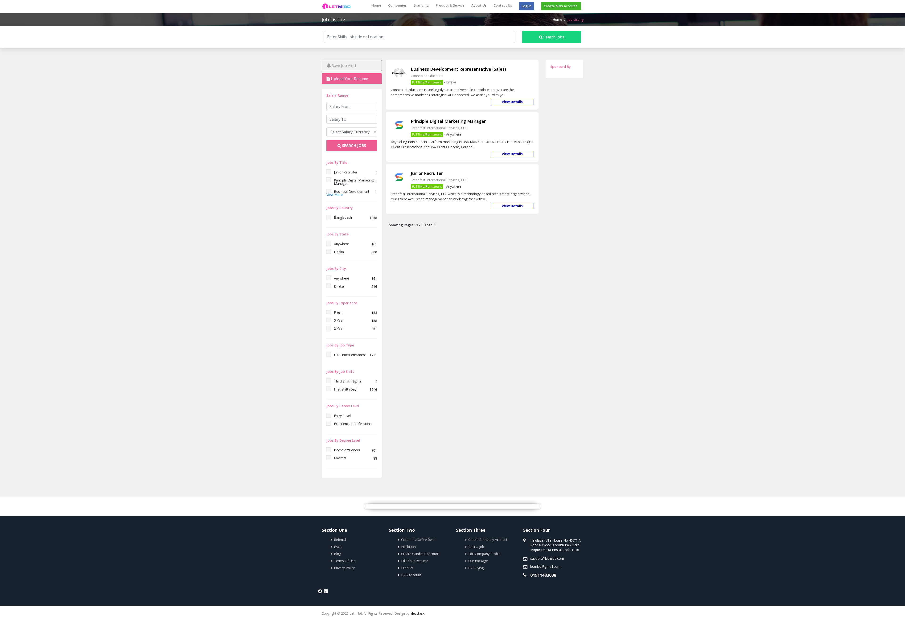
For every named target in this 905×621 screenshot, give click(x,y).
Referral (340, 539)
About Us (478, 5)
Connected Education (427, 76)
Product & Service (450, 5)
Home (376, 5)
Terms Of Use (344, 561)
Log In (526, 6)
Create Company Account (487, 539)
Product (407, 568)
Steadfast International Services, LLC (439, 128)
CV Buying (476, 568)
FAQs (338, 546)
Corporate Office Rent (418, 539)
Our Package (478, 561)
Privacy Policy (344, 568)
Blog (337, 553)
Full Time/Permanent (427, 82)
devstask (417, 613)
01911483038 (543, 575)
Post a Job (476, 546)
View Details (512, 101)
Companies (397, 5)
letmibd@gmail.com (545, 566)
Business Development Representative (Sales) (458, 69)
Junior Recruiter (427, 173)
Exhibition (408, 546)
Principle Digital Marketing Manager (448, 121)
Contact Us (503, 5)
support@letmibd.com (547, 558)
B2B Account (411, 575)
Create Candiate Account (420, 553)
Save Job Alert (343, 65)
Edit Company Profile (484, 553)
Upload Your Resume (349, 78)
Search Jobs (553, 37)
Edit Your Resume (414, 561)
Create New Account (560, 6)
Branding (421, 5)
